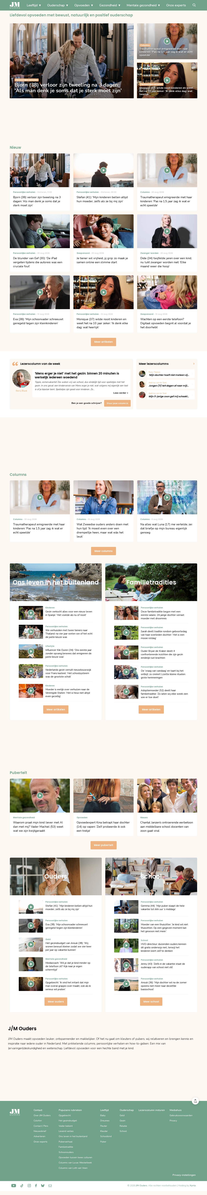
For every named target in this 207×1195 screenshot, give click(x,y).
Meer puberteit (103, 845)
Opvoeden (82, 5)
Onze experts (176, 5)
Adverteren (39, 1136)
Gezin (122, 1120)
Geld (122, 1115)
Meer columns (103, 551)
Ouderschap (56, 5)
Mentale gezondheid (142, 5)
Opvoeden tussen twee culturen (75, 1157)
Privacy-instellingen (184, 1175)
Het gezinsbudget (68, 1120)
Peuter (103, 1126)
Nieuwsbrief (40, 1131)
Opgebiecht (65, 1115)
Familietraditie (66, 1146)
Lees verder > (120, 392)
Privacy (173, 1120)
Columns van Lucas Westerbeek (75, 1162)
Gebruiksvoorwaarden (181, 1115)
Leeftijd (32, 5)
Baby (102, 1115)
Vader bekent (66, 1126)
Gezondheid (108, 5)
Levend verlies (66, 1131)
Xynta (193, 1185)
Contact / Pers (41, 1126)
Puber (103, 1141)
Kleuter (104, 1131)
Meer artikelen (103, 342)
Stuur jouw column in (117, 403)
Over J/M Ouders (42, 1115)
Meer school (151, 1001)
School (123, 1131)
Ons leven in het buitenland (73, 1136)
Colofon (38, 1120)
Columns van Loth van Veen (73, 1168)
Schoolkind (106, 1136)
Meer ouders (56, 1001)
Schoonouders (66, 1152)
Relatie (123, 1126)
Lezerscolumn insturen (152, 1110)
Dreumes (104, 1120)
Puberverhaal (65, 1141)
